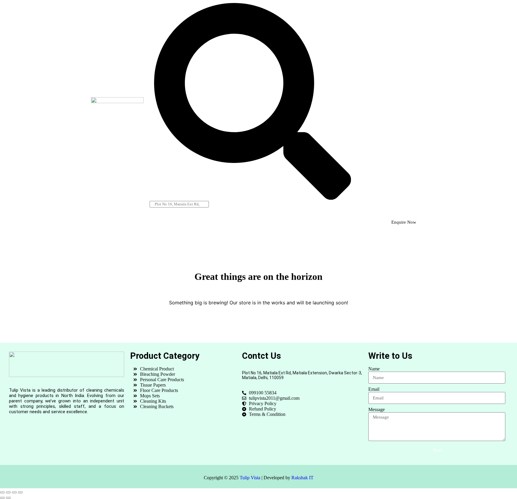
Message (376, 409)
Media (271, 222)
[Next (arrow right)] (8, 498)
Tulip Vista (250, 477)
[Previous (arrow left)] (2, 498)
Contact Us (314, 222)
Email (373, 389)
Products (190, 222)
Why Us (232, 222)
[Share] (14, 492)
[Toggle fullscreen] (8, 492)
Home (106, 222)
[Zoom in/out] (2, 492)
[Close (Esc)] (20, 492)
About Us (147, 222)
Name (374, 368)
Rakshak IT (302, 477)
